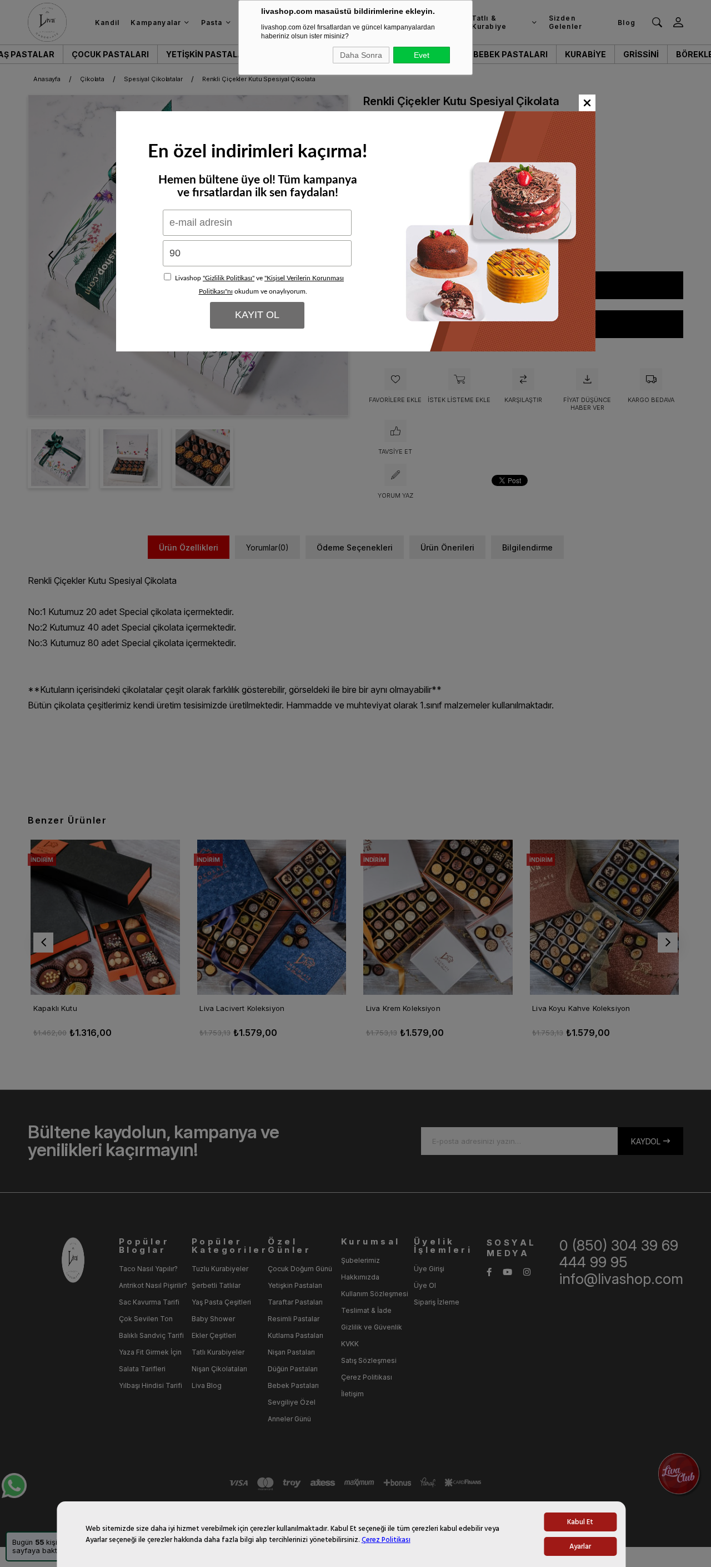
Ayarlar (580, 1546)
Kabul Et (580, 1522)
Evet (421, 55)
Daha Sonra (361, 55)
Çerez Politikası (386, 1539)
